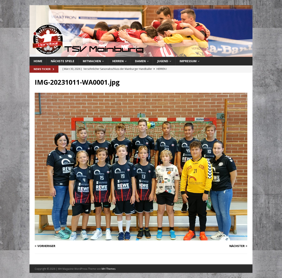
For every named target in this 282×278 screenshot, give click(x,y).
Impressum (188, 61)
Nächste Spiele (62, 61)
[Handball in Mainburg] (141, 54)
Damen (140, 61)
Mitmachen (92, 61)
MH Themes (108, 269)
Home (38, 61)
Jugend (162, 61)
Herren (118, 61)
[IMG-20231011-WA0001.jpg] (141, 238)
